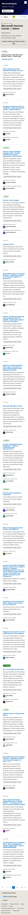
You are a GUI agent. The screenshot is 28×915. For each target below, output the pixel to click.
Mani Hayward (10, 94)
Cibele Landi (9, 701)
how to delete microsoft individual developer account (13, 69)
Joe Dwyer (8, 553)
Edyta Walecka (10, 739)
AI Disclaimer (4, 904)
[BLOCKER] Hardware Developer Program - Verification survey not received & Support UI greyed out (14, 276)
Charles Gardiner (10, 620)
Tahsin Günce (9, 432)
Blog (22, 904)
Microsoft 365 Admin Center (12, 406)
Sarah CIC (8, 871)
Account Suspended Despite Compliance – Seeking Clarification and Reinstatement (12, 446)
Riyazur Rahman (10, 510)
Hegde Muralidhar (11, 394)
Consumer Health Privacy (7, 908)
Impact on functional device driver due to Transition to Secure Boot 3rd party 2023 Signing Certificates (12, 367)
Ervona (8, 353)
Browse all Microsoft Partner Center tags (14, 42)
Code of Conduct (5, 910)
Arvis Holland (9, 481)
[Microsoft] (14, 17)
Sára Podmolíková (11, 226)
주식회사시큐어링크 (11, 182)
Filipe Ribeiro (9, 695)
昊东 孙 (8, 830)
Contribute (4, 906)
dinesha (8, 133)
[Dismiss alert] (25, 2)
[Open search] (20, 16)
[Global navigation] (1, 16)
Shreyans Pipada (10, 589)
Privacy (10, 906)
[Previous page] (2, 887)
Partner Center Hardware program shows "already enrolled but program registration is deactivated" (12, 154)
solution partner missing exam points (13, 714)
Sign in (25, 17)
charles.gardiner (10, 188)
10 (22, 887)
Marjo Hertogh (10, 262)
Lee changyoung (10, 304)
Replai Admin (9, 347)
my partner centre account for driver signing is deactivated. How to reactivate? (13, 602)
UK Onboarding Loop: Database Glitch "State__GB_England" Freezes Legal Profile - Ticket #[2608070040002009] (14, 845)
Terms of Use (20, 908)
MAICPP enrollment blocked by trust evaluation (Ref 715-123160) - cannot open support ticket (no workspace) (13, 319)
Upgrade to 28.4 (8, 244)
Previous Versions (14, 904)
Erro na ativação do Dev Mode (13, 669)
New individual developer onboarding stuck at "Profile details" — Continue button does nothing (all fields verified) (14, 802)
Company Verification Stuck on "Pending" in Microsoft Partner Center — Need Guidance (13, 108)
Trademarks (16, 910)
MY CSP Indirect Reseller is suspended (12, 493)
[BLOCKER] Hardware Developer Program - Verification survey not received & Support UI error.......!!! (14, 759)
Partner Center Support (11, 200)
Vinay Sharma (9, 475)
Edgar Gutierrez (10, 657)
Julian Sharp (9, 745)
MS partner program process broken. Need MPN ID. (13, 528)
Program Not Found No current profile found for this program (14, 632)
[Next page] (25, 887)
